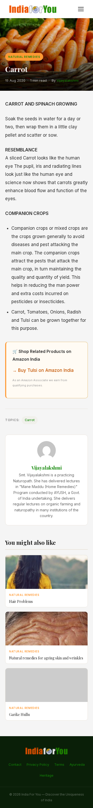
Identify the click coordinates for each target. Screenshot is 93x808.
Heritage (46, 775)
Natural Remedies (24, 57)
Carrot (30, 420)
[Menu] (81, 9)
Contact (15, 764)
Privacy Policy (38, 764)
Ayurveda (77, 764)
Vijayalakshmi (68, 80)
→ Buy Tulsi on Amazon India (43, 370)
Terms (59, 764)
